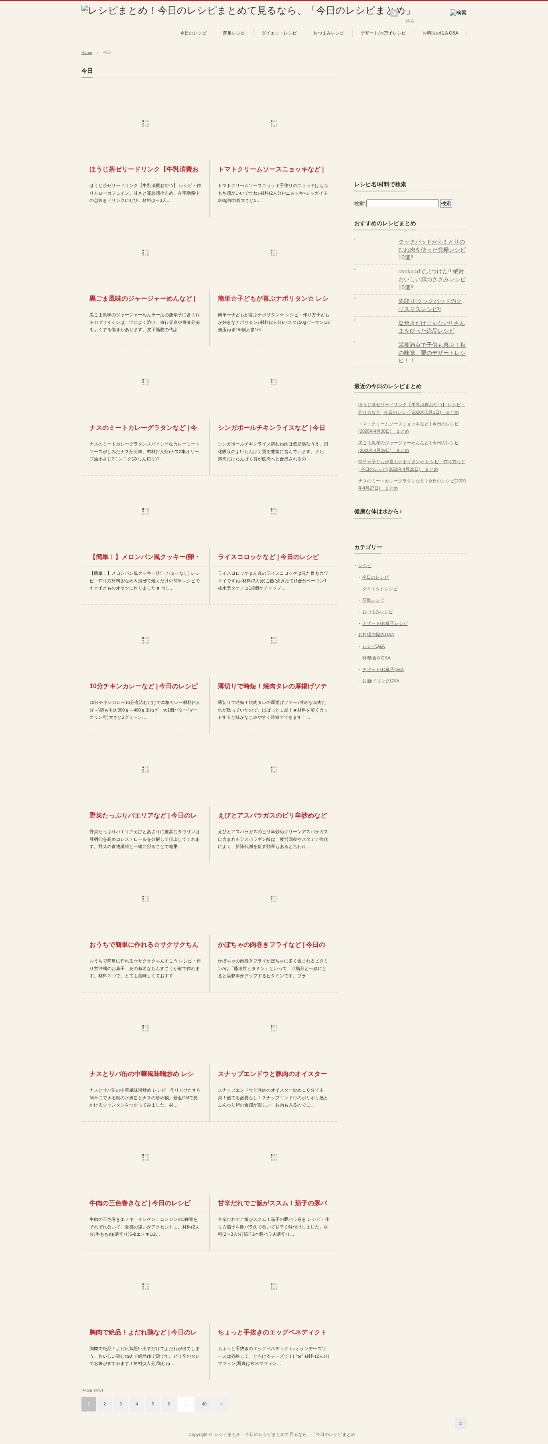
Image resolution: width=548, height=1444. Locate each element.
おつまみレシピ (328, 33)
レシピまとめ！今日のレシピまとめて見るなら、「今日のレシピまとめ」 (287, 1434)
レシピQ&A (373, 646)
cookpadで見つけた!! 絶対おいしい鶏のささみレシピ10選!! (432, 279)
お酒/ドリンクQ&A (380, 680)
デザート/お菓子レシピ (383, 33)
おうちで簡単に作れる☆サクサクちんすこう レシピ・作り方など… (144, 947)
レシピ (364, 565)
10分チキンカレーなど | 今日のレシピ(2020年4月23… (143, 689)
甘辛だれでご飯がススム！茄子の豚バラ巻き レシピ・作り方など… (272, 1206)
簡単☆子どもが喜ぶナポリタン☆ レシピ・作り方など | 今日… (273, 301)
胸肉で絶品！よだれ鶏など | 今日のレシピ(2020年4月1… (143, 1335)
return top (461, 1423)
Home (86, 52)
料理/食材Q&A (376, 657)
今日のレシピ (193, 33)
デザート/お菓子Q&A (383, 669)
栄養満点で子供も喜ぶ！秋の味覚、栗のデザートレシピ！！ (432, 353)
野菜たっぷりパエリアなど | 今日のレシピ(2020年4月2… (143, 818)
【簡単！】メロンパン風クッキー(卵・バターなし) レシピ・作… (145, 559)
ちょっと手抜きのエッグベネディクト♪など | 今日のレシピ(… (272, 1335)
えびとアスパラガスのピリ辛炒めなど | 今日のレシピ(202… (272, 818)
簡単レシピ (234, 33)
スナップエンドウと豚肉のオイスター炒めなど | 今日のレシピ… (272, 1076)
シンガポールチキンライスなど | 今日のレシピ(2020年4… (271, 430)
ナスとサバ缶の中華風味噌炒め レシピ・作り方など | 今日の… (141, 1076)
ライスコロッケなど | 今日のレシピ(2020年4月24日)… (268, 559)
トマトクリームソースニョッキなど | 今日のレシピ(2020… (271, 172)
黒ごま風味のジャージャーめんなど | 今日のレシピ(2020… (142, 301)
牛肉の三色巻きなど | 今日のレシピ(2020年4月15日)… (140, 1206)
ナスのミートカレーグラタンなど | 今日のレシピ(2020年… (143, 430)
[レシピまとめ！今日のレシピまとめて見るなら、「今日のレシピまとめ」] (248, 10)
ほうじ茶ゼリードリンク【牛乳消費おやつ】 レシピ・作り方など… (144, 172)
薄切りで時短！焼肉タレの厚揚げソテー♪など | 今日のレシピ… (272, 689)
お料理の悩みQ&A (440, 33)
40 (204, 1403)
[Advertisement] (414, 117)
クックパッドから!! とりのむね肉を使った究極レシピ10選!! (432, 249)
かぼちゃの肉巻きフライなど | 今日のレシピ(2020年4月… (271, 947)
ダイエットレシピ (279, 33)
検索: (359, 203)
